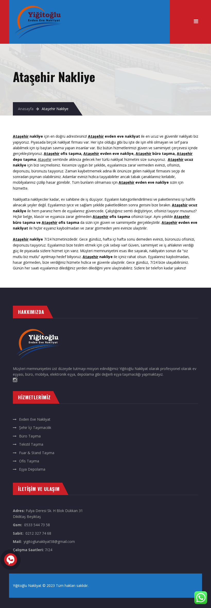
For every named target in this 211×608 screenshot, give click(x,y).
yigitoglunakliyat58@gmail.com (49, 541)
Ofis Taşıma (29, 461)
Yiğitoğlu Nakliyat (27, 585)
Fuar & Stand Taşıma (36, 452)
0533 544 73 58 (37, 524)
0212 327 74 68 (38, 533)
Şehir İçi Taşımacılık (35, 427)
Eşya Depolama (32, 469)
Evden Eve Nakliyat (34, 419)
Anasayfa (25, 108)
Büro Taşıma (30, 436)
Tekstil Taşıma (31, 444)
